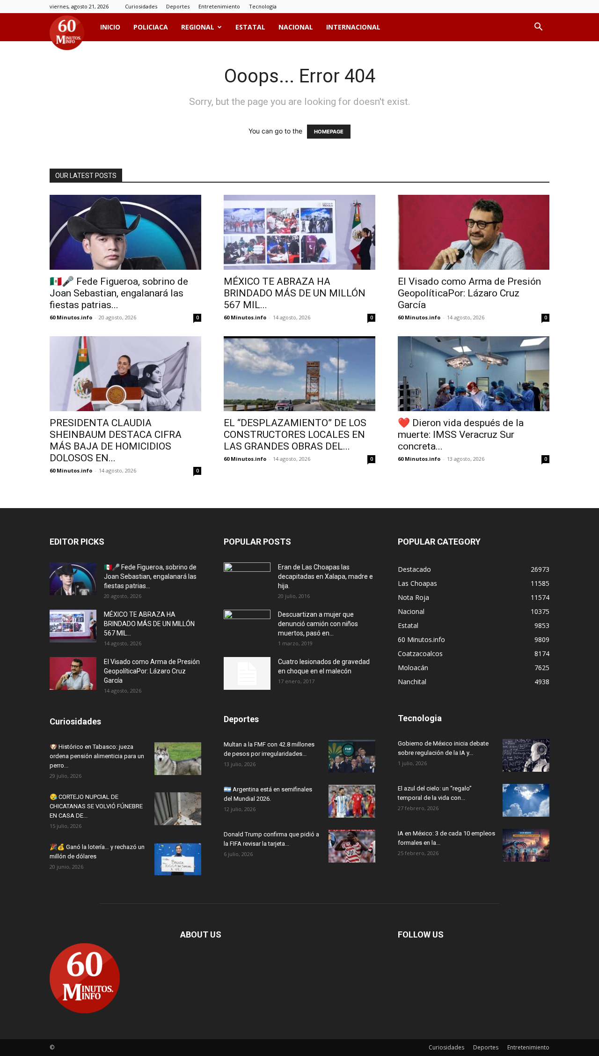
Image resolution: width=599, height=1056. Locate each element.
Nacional (295, 26)
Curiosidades (141, 6)
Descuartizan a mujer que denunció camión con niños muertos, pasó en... (318, 624)
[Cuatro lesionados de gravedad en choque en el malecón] (247, 673)
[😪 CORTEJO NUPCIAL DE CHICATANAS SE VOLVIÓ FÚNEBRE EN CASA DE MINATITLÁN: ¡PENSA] (177, 808)
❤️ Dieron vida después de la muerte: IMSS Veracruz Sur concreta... (461, 434)
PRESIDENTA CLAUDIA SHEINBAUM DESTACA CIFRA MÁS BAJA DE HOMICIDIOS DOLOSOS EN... (116, 440)
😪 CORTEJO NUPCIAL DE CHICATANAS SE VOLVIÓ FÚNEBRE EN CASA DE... (96, 806)
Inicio (110, 26)
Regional (197, 26)
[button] (538, 27)
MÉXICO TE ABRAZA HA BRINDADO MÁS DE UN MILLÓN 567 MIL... (294, 293)
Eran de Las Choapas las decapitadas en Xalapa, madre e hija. (325, 576)
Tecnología (263, 6)
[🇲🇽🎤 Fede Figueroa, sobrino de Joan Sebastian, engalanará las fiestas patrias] (125, 232)
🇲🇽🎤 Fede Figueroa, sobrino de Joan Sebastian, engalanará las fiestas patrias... (119, 293)
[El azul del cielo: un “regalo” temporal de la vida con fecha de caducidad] (526, 800)
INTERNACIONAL (353, 26)
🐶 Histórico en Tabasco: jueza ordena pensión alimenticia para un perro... (97, 756)
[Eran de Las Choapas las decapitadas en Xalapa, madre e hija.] (247, 578)
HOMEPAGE (328, 131)
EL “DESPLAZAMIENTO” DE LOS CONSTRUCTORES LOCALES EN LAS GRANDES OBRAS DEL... (295, 434)
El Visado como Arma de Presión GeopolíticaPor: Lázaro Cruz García (469, 293)
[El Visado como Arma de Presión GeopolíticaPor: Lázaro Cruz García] (473, 232)
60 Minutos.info (71, 317)
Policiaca (150, 26)
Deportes (178, 6)
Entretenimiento (219, 6)
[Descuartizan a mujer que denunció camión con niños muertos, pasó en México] (247, 626)
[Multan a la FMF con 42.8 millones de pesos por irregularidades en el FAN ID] (352, 756)
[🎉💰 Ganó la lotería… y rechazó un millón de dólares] (177, 858)
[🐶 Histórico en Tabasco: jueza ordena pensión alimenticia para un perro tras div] (177, 758)
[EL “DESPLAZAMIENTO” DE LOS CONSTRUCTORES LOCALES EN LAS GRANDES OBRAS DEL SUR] (299, 373)
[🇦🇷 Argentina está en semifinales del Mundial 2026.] (352, 801)
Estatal (250, 26)
